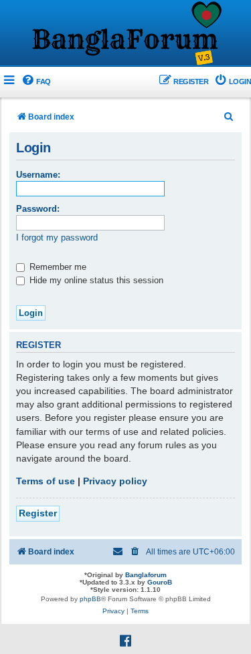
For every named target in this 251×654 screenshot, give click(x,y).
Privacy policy (115, 481)
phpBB (90, 599)
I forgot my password (57, 237)
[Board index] (126, 34)
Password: (38, 209)
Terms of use (45, 481)
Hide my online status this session (95, 280)
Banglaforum (146, 575)
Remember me (56, 267)
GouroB (159, 582)
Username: (38, 175)
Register (38, 513)
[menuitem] (36, 82)
